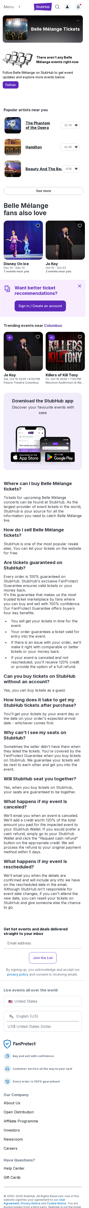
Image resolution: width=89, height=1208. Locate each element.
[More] (78, 20)
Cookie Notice (56, 1203)
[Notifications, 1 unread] (78, 6)
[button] (17, 7)
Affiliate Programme (21, 1121)
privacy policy (17, 974)
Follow (10, 85)
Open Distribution (19, 1112)
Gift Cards (12, 1177)
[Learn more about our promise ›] (20, 1044)
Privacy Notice (30, 1203)
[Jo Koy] (65, 247)
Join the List (43, 958)
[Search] (57, 6)
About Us (12, 1103)
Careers (10, 1148)
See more (43, 191)
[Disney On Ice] (23, 247)
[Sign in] (67, 6)
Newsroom (13, 1139)
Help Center (14, 1168)
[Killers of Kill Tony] (65, 358)
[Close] (79, 285)
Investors (12, 1130)
